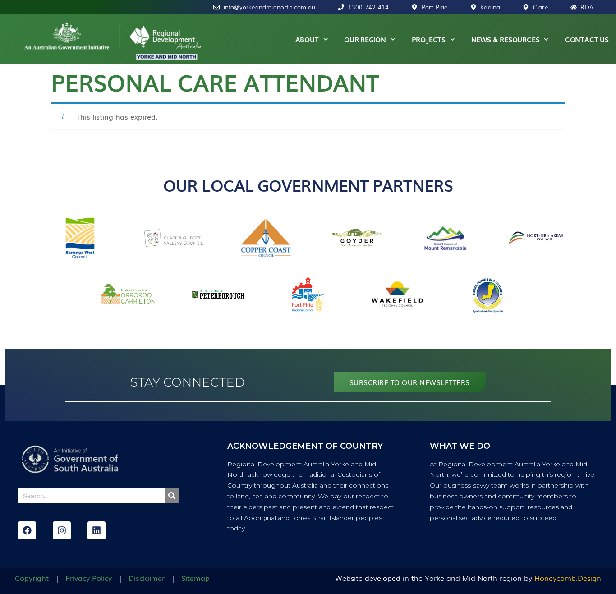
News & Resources (505, 39)
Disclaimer (147, 577)
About (307, 39)
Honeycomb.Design (567, 577)
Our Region (365, 39)
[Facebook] (27, 530)
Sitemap (195, 577)
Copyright (32, 577)
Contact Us (587, 39)
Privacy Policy (88, 577)
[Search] (172, 495)
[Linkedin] (96, 530)
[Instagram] (62, 530)
